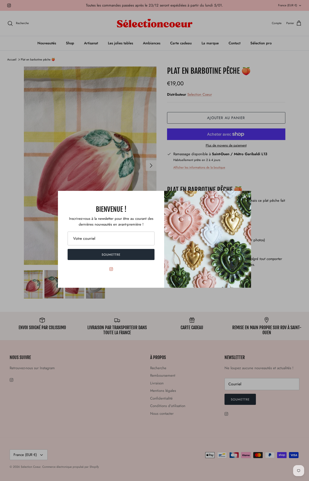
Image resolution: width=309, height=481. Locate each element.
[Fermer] (245, 197)
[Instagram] (111, 269)
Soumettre (111, 254)
